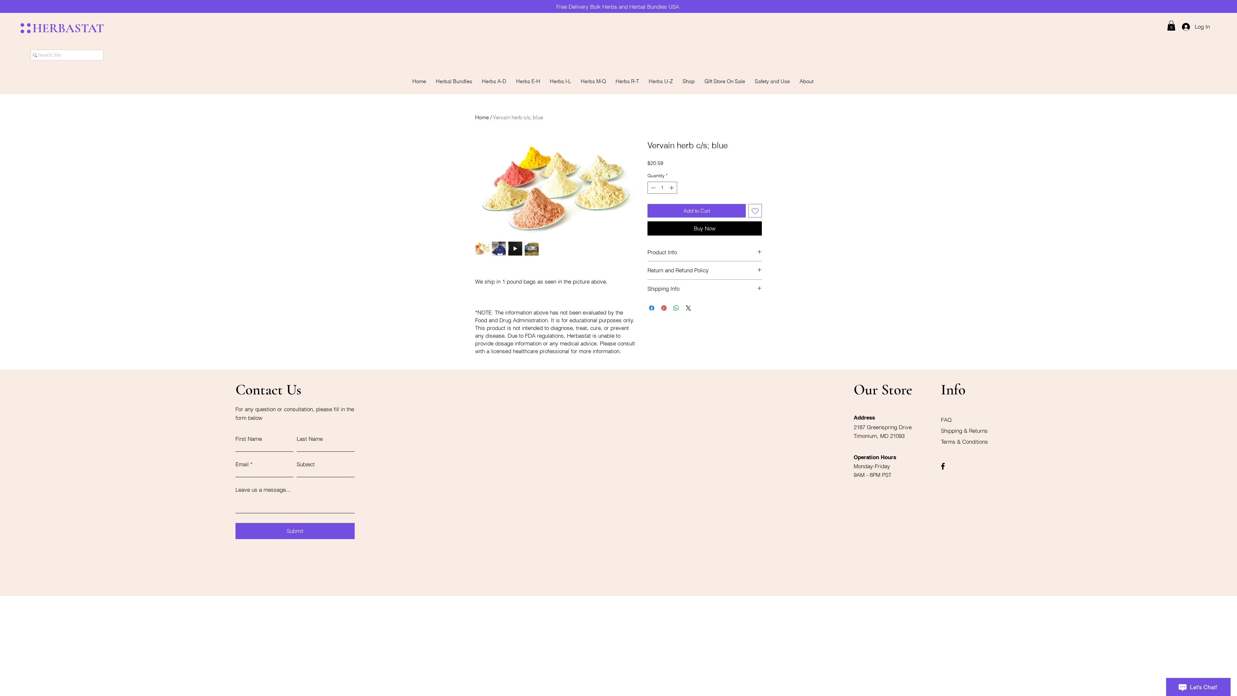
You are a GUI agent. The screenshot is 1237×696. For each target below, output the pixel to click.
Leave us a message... (263, 489)
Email (242, 464)
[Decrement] (652, 187)
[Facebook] (942, 466)
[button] (1171, 26)
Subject (306, 464)
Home (482, 117)
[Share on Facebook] (652, 308)
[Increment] (672, 187)
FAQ (946, 419)
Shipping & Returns (965, 430)
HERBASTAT (68, 28)
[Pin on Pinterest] (664, 308)
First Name (248, 438)
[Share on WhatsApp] (676, 308)
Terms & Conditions (964, 441)
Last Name (310, 438)
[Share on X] (688, 308)
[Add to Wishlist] (755, 211)
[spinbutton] (662, 187)
